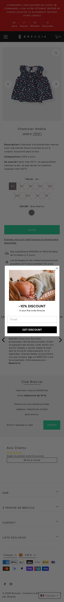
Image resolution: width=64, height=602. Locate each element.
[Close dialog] (57, 268)
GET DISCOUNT (32, 329)
